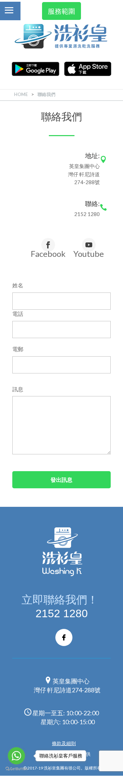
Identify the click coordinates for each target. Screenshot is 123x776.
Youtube (88, 253)
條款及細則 (64, 743)
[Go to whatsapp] (16, 755)
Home (21, 94)
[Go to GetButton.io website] (16, 769)
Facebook (48, 253)
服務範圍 (61, 11)
